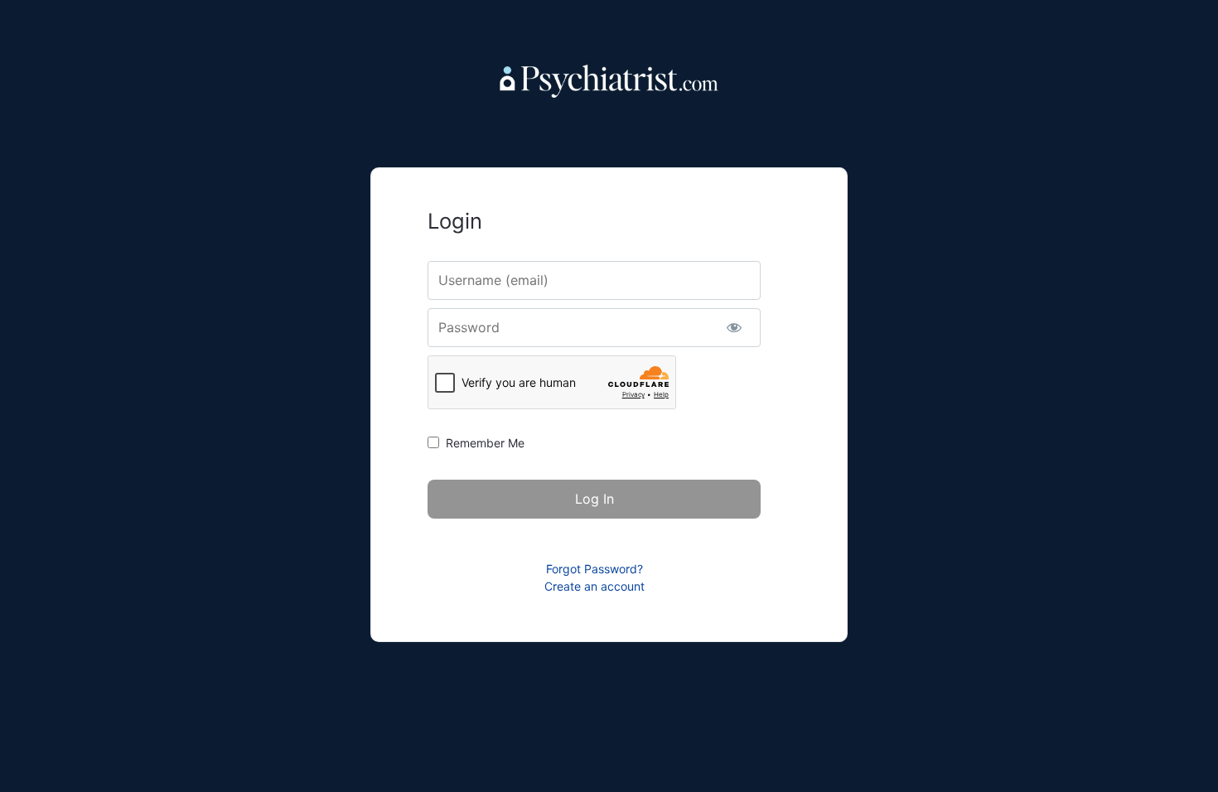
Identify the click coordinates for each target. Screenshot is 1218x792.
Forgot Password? (594, 569)
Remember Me (485, 443)
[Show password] (734, 327)
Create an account (594, 586)
